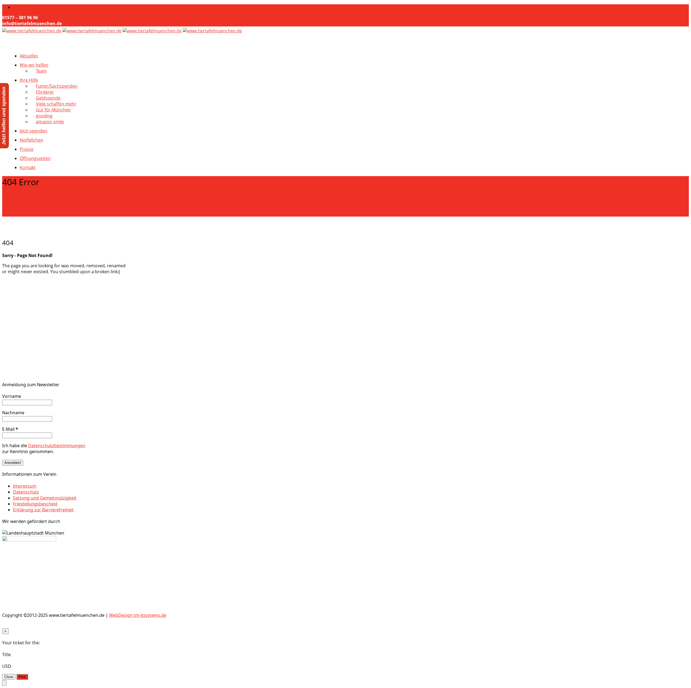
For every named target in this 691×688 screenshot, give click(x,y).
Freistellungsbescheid (35, 504)
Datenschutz (26, 492)
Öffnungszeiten (35, 158)
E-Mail (10, 429)
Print (22, 677)
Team (41, 71)
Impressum (24, 486)
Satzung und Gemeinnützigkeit (44, 498)
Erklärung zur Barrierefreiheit (43, 510)
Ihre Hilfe (29, 80)
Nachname (13, 413)
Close (8, 677)
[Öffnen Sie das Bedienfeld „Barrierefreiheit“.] (4, 683)
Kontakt (28, 167)
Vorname (11, 396)
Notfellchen (31, 140)
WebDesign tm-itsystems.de (137, 615)
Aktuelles (29, 56)
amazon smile (50, 122)
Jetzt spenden (33, 131)
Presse (26, 149)
